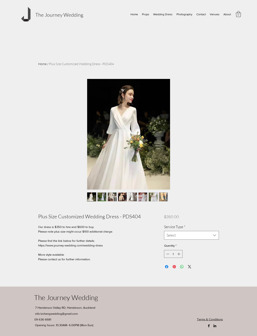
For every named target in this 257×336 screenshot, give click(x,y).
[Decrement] (167, 254)
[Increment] (179, 254)
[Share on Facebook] (166, 266)
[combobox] (191, 235)
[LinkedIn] (215, 326)
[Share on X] (189, 266)
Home (42, 64)
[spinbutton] (173, 254)
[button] (238, 14)
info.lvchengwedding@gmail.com (56, 313)
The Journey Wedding (59, 15)
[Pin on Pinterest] (174, 266)
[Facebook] (209, 326)
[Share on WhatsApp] (181, 266)
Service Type (174, 227)
